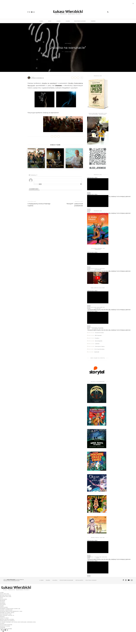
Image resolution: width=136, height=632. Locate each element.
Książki (59, 21)
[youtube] (31, 12)
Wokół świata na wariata (7, 620)
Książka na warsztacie (49, 83)
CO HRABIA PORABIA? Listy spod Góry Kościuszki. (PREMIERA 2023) (18, 622)
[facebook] (123, 580)
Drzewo (2, 616)
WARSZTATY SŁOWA (5, 626)
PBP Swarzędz (98, 335)
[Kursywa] (34, 184)
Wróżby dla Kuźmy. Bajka (7, 612)
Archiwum (68, 43)
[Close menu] (133, 3)
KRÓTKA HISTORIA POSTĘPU (7, 619)
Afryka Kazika (4, 607)
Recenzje (2, 600)
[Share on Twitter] (75, 78)
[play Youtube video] (97, 278)
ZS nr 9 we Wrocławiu (99, 349)
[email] (33, 12)
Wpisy (49, 21)
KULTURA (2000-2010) (5, 595)
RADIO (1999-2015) (4, 593)
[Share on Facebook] (72, 78)
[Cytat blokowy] (37, 184)
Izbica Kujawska (98, 340)
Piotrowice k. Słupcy (99, 346)
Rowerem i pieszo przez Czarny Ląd (10, 608)
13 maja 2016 (68, 51)
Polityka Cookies (91, 580)
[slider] (109, 196)
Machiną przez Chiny (6, 613)
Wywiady (2, 601)
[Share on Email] (78, 78)
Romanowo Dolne (99, 332)
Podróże (93, 21)
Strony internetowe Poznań (13, 580)
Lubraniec (97, 343)
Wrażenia (2, 603)
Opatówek (96, 351)
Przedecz (97, 338)
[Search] (107, 12)
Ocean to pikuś (4, 618)
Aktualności (79, 580)
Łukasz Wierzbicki (37, 78)
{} (39, 184)
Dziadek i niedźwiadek (6, 609)
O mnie (41, 21)
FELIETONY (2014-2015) (5, 596)
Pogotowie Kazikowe (80, 21)
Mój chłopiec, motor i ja (7, 615)
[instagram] (29, 12)
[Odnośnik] (38, 184)
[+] (40, 184)
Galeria (68, 21)
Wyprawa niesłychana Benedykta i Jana (11, 611)
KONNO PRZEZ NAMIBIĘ (6, 628)
